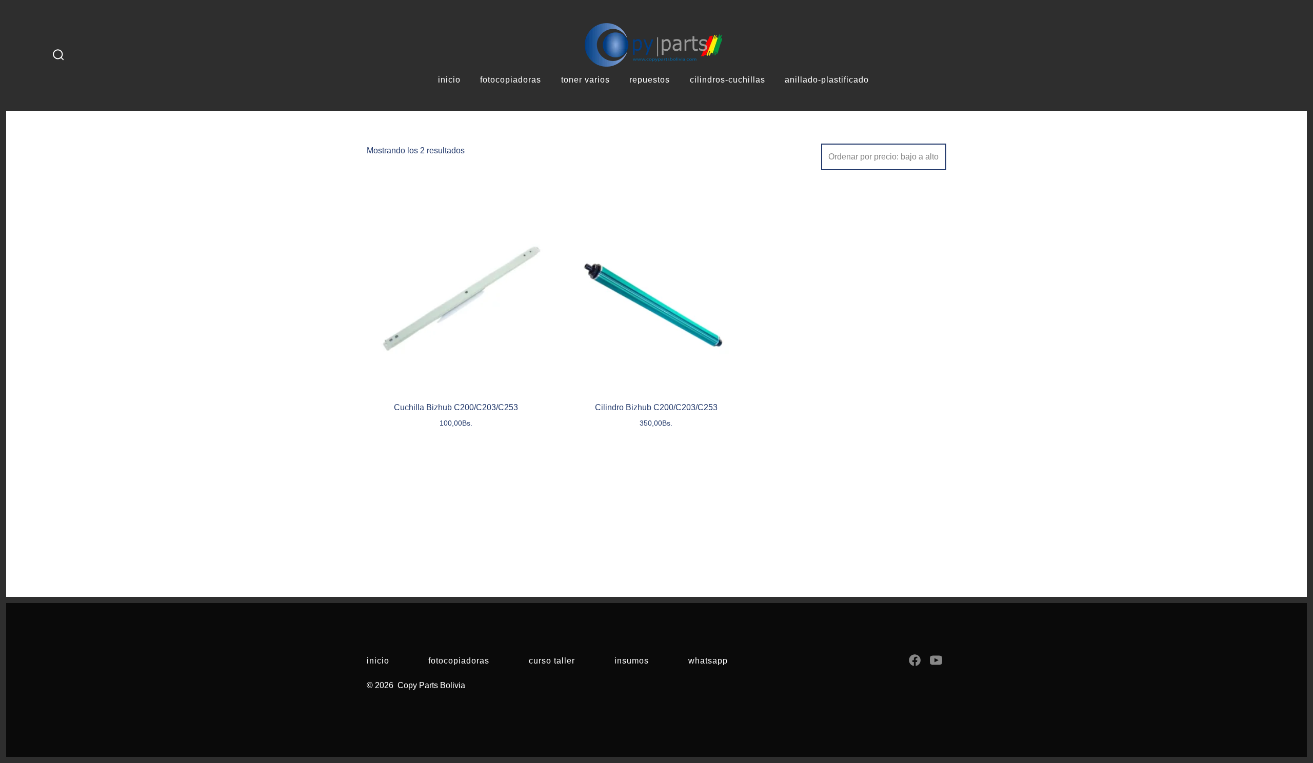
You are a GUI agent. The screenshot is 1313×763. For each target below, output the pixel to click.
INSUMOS (631, 660)
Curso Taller (552, 660)
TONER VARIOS (585, 79)
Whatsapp (708, 660)
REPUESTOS (649, 79)
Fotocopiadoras (458, 660)
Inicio (378, 660)
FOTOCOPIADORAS (510, 79)
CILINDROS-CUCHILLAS (727, 79)
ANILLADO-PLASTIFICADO (827, 79)
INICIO (449, 79)
